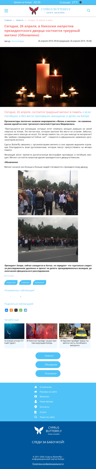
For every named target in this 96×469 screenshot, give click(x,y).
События (25, 282)
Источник (9, 275)
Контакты (44, 406)
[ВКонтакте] (6, 310)
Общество (11, 282)
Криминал (39, 282)
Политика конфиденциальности (48, 464)
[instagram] (39, 448)
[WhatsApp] (21, 310)
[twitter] (45, 448)
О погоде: (65, 2)
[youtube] (62, 448)
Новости (19, 20)
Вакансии (44, 396)
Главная (8, 20)
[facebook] (34, 448)
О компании (46, 387)
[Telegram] (25, 310)
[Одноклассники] (11, 310)
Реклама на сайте (48, 391)
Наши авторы (46, 401)
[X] (16, 310)
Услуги (43, 412)
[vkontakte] (57, 448)
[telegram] (51, 448)
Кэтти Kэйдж (17, 41)
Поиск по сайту (47, 417)
